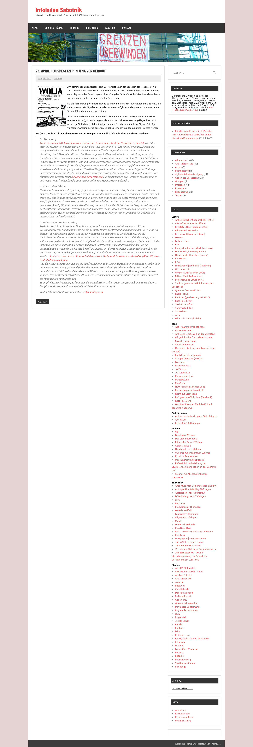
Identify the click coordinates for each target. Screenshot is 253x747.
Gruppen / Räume (54, 27)
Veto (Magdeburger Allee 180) (192, 108)
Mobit (178, 520)
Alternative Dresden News (189, 571)
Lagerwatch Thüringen (186, 513)
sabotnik (58, 78)
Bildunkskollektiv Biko (186, 230)
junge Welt (181, 617)
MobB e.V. (180, 382)
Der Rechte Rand (184, 592)
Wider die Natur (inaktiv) (188, 318)
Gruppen (179, 181)
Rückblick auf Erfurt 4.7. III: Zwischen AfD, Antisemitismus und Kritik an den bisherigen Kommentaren (192, 134)
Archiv (178, 167)
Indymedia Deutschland (187, 606)
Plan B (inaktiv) (183, 527)
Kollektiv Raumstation (186, 456)
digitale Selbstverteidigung (189, 174)
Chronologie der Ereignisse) (87, 176)
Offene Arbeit (182, 268)
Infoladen (180, 184)
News (35, 27)
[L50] (177, 261)
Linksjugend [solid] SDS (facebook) (193, 265)
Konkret (179, 627)
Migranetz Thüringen (186, 517)
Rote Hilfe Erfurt (183, 300)
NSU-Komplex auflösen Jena (190, 386)
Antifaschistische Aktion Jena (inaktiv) (195, 333)
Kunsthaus (180, 258)
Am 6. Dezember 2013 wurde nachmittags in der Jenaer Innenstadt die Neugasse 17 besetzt (92, 143)
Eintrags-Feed (182, 713)
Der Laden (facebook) (186, 438)
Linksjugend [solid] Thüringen (190, 538)
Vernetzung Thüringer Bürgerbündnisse (196, 548)
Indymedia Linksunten (186, 610)
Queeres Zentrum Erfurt (187, 290)
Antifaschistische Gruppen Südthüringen (196, 416)
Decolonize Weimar (185, 434)
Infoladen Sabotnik (58, 10)
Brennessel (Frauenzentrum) (190, 233)
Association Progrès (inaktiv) (190, 492)
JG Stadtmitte (182, 372)
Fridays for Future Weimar (189, 441)
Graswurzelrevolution (186, 603)
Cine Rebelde (182, 589)
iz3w (177, 613)
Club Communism (184, 344)
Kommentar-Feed (184, 716)
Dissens (179, 237)
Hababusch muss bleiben (188, 449)
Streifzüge (180, 666)
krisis (177, 631)
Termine (74, 27)
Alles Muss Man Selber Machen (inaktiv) (195, 485)
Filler (177, 244)
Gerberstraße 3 (183, 445)
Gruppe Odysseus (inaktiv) (188, 358)
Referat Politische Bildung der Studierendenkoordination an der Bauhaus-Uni (194, 467)
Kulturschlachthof (184, 375)
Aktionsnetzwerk (184, 330)
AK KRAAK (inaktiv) (185, 567)
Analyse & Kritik (183, 574)
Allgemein (42, 301)
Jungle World (182, 620)
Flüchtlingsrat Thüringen (188, 506)
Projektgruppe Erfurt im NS (189, 279)
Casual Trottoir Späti (185, 340)
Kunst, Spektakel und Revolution (192, 638)
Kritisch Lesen (182, 634)
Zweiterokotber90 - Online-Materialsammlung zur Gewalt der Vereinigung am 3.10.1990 (189, 556)
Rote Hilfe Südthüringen (187, 423)
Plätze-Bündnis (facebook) (188, 276)
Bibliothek (92, 27)
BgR (177, 431)
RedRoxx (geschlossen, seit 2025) (192, 297)
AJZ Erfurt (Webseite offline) (190, 223)
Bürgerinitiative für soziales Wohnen (194, 337)
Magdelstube (182, 379)
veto (177, 314)
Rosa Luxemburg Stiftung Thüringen (194, 531)
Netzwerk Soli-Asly (185, 524)
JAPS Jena (180, 368)
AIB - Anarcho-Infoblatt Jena (190, 326)
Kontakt (126, 27)
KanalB (178, 624)
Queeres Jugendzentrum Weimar (192, 452)
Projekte (179, 188)
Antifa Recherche (184, 163)
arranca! (179, 581)
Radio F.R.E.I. (181, 293)
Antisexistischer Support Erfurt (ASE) (194, 219)
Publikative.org (183, 659)
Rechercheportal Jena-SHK (189, 390)
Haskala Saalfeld (183, 510)
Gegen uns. (181, 599)
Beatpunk (180, 585)
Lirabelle (179, 645)
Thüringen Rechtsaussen (188, 545)
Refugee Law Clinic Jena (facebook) (193, 397)
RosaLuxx (180, 534)
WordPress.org (183, 720)
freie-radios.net (183, 596)
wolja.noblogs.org (92, 291)
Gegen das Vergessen (186, 177)
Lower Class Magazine (186, 648)
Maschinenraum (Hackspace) (190, 459)
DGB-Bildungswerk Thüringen (190, 496)
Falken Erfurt (182, 240)
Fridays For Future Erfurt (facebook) (194, 247)
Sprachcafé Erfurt (184, 307)
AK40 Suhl (180, 419)
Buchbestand (182, 170)
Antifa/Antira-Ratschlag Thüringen (193, 489)
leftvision (180, 641)
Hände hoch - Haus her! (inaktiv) (191, 254)
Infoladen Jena (182, 365)
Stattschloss (181, 311)
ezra (177, 499)
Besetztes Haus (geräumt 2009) (191, 226)
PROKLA (179, 655)
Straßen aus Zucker (185, 662)
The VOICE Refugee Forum (189, 541)
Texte (178, 195)
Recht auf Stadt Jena (186, 393)
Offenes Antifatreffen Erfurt (190, 272)
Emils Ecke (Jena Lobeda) (188, 354)
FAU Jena (180, 361)
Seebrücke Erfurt (184, 304)
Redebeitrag (181, 191)
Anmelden (180, 709)
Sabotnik (110, 27)
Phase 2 (179, 652)
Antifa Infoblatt (183, 578)
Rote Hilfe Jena (183, 400)
